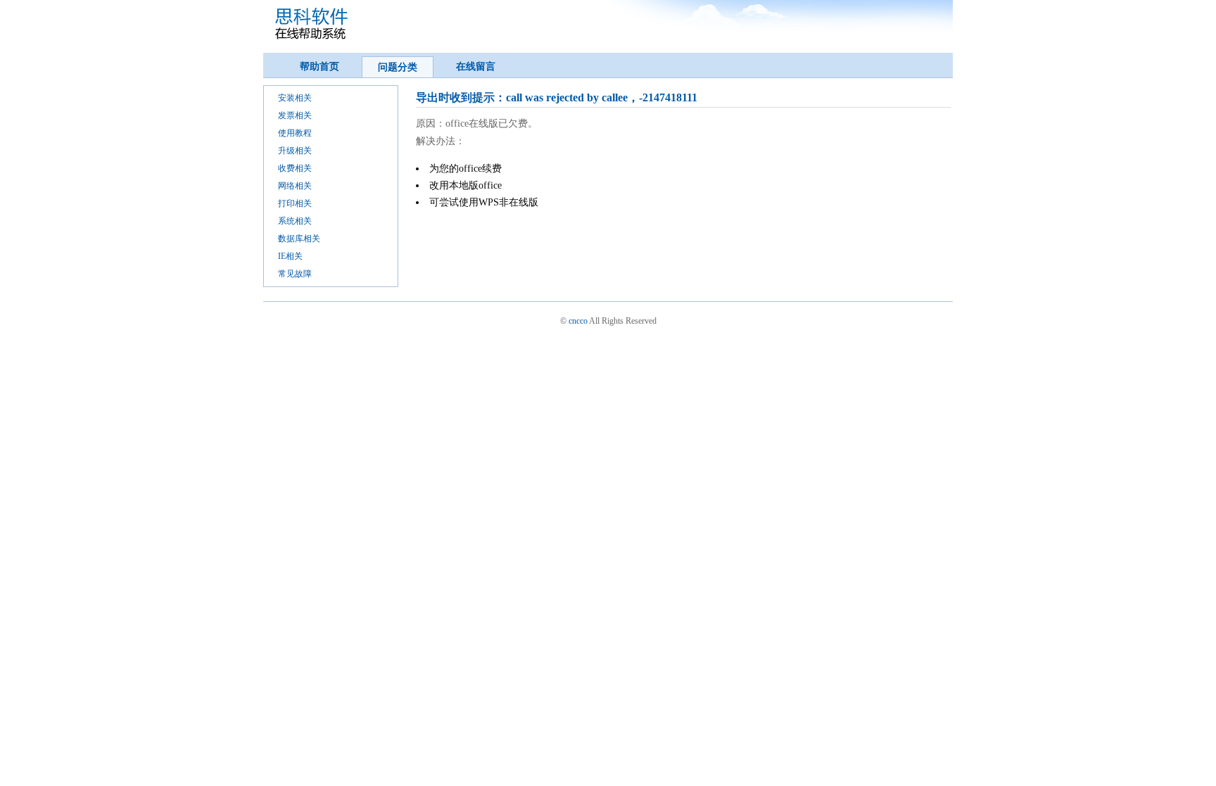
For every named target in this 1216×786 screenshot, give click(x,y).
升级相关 (295, 151)
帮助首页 (319, 66)
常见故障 (295, 274)
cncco (578, 321)
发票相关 (295, 115)
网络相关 (295, 186)
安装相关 (295, 98)
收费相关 (295, 168)
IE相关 (290, 256)
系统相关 (295, 221)
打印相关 (295, 203)
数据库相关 (299, 238)
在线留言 (475, 66)
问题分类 (397, 67)
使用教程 (295, 133)
